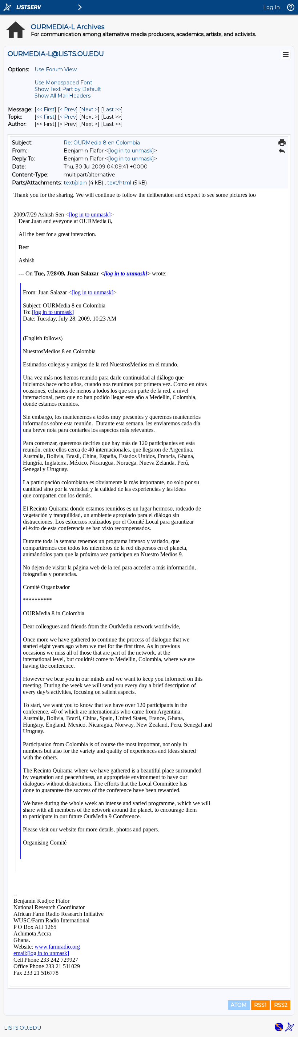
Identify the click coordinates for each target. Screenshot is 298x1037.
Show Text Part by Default (68, 89)
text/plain (75, 182)
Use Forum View (56, 69)
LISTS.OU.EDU (22, 1028)
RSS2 (280, 1005)
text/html (119, 182)
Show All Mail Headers (62, 95)
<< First (45, 109)
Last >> (112, 109)
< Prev (68, 109)
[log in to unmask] (131, 150)
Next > (89, 109)
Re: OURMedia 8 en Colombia (102, 142)
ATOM (239, 1005)
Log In (271, 7)
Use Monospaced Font (63, 82)
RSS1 (260, 1005)
